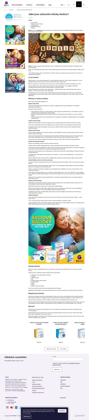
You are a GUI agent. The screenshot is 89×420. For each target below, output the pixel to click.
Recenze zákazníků (65, 386)
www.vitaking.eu (21, 390)
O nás (33, 382)
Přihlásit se (57, 369)
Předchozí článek (51, 349)
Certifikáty (63, 384)
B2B (61, 382)
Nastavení (27, 416)
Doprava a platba (36, 384)
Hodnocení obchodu (37, 380)
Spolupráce (63, 380)
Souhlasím (62, 411)
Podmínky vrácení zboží (38, 392)
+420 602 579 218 (11, 402)
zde (29, 413)
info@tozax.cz (10, 400)
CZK (68, 5)
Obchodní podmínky (37, 386)
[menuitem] (17, 4)
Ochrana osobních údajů (38, 388)
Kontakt (34, 390)
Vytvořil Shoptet (81, 415)
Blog (61, 388)
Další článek (63, 349)
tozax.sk (25, 387)
